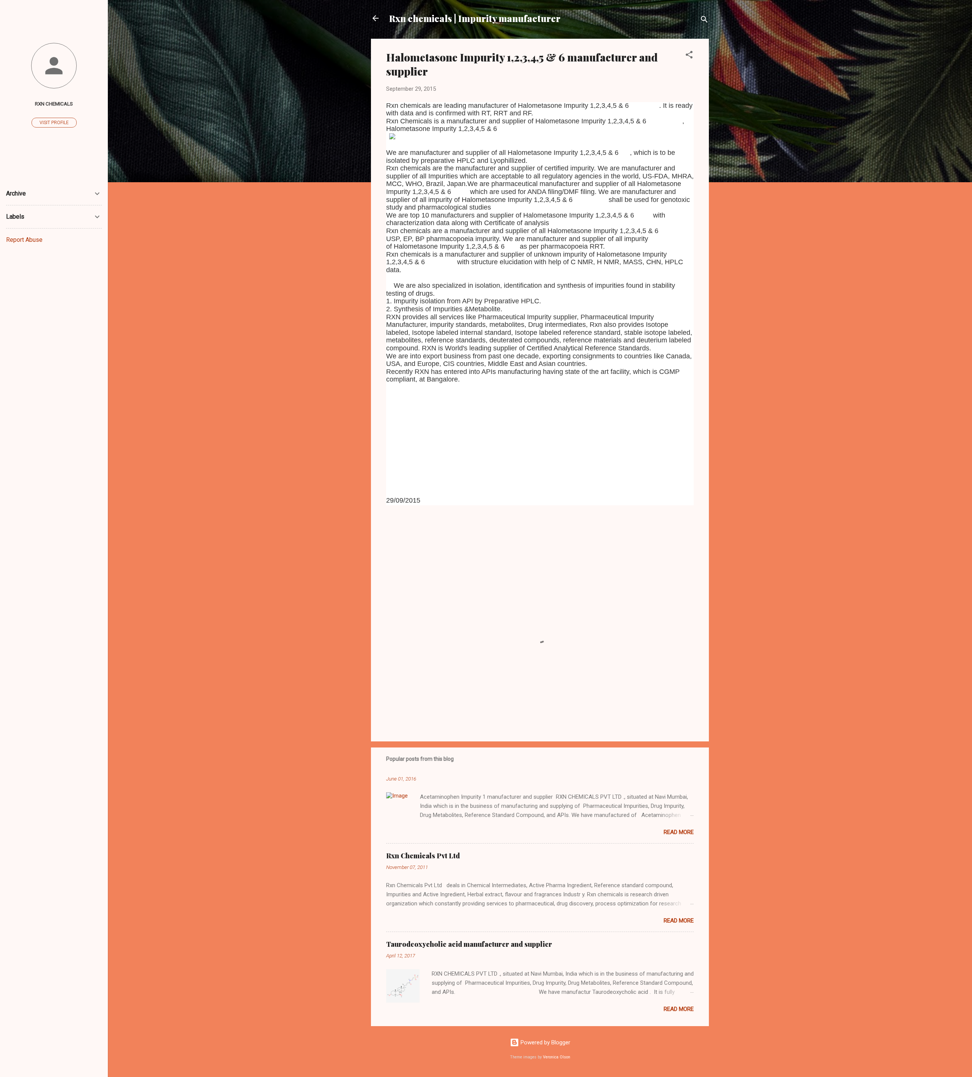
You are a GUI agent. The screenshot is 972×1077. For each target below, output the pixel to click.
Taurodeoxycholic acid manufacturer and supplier (469, 944)
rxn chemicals (54, 104)
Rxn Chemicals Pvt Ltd (423, 855)
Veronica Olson (556, 1057)
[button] (689, 56)
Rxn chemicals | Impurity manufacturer (474, 18)
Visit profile (54, 122)
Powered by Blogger (544, 1042)
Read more (679, 832)
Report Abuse (24, 239)
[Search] (704, 20)
